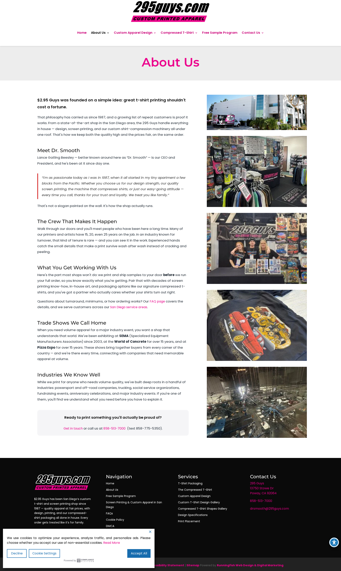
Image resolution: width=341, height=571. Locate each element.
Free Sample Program (219, 32)
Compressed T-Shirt (177, 32)
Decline (17, 553)
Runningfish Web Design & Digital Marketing (250, 565)
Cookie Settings (44, 553)
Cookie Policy (115, 520)
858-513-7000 (114, 428)
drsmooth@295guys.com (269, 508)
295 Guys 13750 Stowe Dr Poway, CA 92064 (263, 488)
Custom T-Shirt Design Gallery (199, 502)
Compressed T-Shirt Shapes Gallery (202, 509)
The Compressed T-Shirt (195, 490)
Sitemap (192, 565)
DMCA (110, 526)
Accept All (139, 553)
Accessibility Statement (166, 565)
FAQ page (157, 301)
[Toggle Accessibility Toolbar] (334, 542)
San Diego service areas (128, 307)
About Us (98, 32)
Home (82, 32)
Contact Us (251, 32)
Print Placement (189, 521)
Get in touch (73, 428)
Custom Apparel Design (133, 32)
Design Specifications (193, 515)
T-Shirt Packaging (190, 483)
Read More (111, 542)
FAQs (109, 513)
